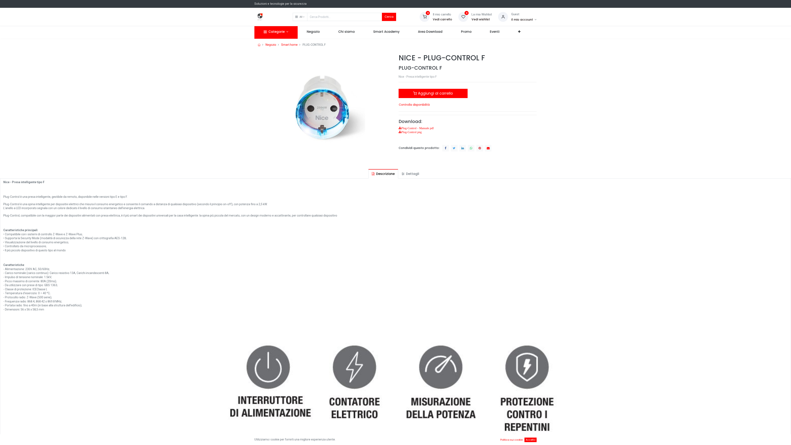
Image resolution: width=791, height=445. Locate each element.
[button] (300, 17)
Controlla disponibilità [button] (414, 105)
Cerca (389, 17)
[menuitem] (313, 32)
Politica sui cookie (511, 439)
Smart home (289, 44)
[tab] (383, 174)
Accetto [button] (530, 439)
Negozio (271, 44)
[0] (424, 17)
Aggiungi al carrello (435, 93)
